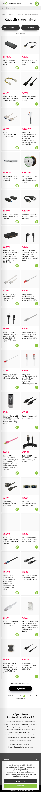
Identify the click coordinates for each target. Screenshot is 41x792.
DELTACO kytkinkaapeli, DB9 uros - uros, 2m (9, 134)
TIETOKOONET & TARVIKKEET (15, 15)
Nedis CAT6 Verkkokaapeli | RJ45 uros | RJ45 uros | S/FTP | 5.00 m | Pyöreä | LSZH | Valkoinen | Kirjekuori (29, 379)
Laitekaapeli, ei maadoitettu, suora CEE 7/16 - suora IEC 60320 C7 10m (29, 666)
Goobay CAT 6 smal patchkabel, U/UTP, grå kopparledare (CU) (11, 376)
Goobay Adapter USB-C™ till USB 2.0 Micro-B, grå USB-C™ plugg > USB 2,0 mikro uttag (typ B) (11, 420)
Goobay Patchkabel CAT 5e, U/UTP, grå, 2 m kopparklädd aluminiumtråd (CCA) (29, 335)
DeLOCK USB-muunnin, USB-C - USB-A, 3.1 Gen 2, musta (11, 216)
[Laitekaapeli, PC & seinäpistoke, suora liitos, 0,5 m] (10, 486)
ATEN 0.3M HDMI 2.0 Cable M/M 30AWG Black (29, 62)
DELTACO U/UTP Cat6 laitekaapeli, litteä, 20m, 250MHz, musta (29, 578)
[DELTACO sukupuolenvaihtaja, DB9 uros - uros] (30, 486)
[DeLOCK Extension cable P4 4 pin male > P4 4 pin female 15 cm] (10, 81)
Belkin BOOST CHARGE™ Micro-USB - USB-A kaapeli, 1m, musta (30, 459)
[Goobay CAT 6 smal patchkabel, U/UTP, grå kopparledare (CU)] (10, 359)
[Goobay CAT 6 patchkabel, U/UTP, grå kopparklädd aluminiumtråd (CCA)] (30, 279)
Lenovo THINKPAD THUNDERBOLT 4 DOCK (9, 62)
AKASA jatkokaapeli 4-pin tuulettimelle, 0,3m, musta (30, 98)
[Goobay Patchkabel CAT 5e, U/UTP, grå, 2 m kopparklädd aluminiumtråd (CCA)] (30, 317)
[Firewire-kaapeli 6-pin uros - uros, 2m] (30, 401)
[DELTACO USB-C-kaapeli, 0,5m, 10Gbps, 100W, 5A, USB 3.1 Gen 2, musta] (10, 523)
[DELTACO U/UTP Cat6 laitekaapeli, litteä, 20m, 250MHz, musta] (30, 560)
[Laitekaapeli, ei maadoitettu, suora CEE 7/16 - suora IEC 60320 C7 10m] (30, 648)
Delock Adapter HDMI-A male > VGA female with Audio (30, 216)
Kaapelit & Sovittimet (32, 15)
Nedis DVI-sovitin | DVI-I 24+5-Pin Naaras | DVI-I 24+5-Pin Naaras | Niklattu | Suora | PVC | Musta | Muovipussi (10, 668)
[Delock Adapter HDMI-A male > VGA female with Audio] (30, 199)
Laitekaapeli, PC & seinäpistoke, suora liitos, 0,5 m (9, 503)
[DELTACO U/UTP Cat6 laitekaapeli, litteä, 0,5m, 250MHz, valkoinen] (10, 279)
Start (3, 15)
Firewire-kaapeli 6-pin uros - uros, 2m (29, 417)
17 (27, 696)
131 (36, 696)
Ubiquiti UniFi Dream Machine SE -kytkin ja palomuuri (10, 178)
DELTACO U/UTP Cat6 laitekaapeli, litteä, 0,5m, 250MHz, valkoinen (10, 297)
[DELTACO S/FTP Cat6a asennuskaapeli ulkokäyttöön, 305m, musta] (30, 161)
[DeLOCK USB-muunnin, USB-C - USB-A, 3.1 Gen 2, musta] (10, 199)
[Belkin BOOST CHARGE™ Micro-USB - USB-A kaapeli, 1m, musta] (30, 441)
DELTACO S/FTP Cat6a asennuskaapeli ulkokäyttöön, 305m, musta (30, 179)
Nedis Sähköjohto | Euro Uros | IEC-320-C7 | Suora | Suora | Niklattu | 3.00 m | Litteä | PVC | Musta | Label (11, 337)
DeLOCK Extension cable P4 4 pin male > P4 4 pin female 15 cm (10, 98)
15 (20, 696)
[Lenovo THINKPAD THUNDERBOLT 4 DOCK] (10, 45)
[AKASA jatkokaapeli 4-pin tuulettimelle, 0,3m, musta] (30, 81)
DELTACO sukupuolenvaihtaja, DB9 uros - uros (29, 503)
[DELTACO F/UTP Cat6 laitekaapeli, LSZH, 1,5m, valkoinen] (10, 606)
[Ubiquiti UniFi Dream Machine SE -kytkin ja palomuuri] (10, 161)
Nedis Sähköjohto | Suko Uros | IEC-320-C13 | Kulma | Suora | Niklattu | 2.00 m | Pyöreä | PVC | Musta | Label (30, 255)
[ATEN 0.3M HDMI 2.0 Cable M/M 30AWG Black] (30, 45)
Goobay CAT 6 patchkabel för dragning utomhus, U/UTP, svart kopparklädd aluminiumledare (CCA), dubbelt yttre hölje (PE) (9, 582)
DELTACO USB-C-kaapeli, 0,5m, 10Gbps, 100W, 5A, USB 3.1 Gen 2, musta (11, 540)
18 (30, 696)
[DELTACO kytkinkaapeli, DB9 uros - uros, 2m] (10, 117)
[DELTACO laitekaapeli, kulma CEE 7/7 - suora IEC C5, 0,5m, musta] (30, 523)
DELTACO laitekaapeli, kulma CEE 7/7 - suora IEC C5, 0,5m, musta (30, 539)
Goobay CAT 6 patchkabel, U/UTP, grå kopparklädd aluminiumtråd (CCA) (29, 297)
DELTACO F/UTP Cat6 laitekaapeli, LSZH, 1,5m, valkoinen (10, 623)
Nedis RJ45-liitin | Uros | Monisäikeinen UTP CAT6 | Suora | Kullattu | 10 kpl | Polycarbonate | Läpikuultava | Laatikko (30, 626)
